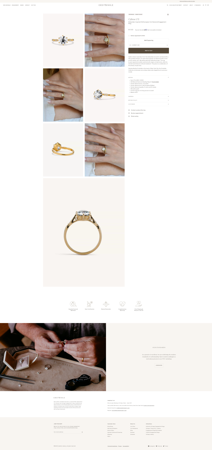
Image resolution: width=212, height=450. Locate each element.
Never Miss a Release (191, 441)
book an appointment (149, 405)
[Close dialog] (208, 422)
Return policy (134, 116)
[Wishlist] (206, 5)
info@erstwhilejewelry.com (123, 407)
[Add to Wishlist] (168, 15)
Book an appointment (137, 113)
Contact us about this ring (138, 110)
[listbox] (148, 45)
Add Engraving (148, 40)
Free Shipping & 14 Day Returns (176, 1)
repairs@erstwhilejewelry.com (119, 410)
